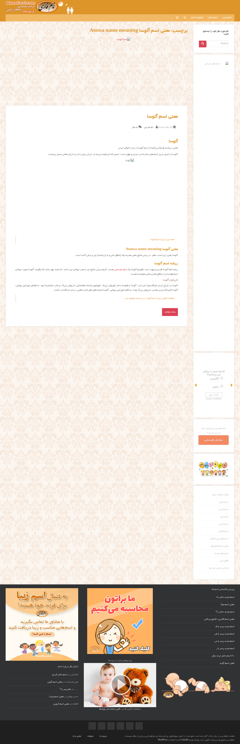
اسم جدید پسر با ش (224, 634)
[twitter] (101, 726)
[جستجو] (185, 17)
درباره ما (103, 736)
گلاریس (219, 378)
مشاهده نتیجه (218, 398)
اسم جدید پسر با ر (225, 648)
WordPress (163, 740)
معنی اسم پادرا (56, 697)
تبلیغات (90, 736)
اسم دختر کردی (59, 675)
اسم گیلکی (223, 531)
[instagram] (177, 17)
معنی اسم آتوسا (162, 116)
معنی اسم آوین (54, 682)
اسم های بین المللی (219, 539)
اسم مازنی (224, 524)
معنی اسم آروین (61, 704)
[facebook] (120, 726)
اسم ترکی (224, 502)
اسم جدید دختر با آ (225, 612)
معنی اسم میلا (227, 604)
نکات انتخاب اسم (220, 495)
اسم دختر (213, 17)
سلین (220, 386)
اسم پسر (227, 17)
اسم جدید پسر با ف (224, 626)
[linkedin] (92, 726)
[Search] (202, 44)
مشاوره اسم (197, 17)
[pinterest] (111, 726)
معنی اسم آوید (227, 663)
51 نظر (135, 127)
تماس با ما (77, 736)
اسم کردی (224, 509)
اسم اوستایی (120, 269)
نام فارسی (148, 127)
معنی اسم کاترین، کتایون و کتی (219, 619)
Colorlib (184, 740)
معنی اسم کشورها (220, 546)
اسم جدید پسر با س (224, 641)
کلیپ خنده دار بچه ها (109, 709)
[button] (196, 385)
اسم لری (224, 517)
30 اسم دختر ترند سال (223, 656)
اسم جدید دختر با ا (225, 597)
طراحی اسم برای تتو (219, 568)
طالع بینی (224, 561)
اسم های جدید (221, 553)
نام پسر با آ (65, 689)
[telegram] (130, 726)
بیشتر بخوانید (170, 312)
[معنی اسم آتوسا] (97, 71)
